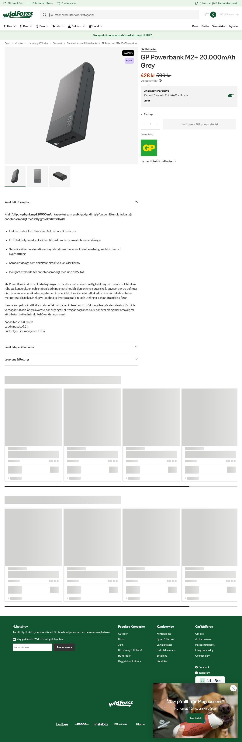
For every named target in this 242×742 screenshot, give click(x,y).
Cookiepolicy (202, 655)
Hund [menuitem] (95, 26)
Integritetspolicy (204, 650)
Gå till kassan (227, 14)
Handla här (196, 718)
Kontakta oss (164, 633)
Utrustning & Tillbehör (38, 43)
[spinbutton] (150, 124)
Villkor (147, 100)
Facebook (204, 667)
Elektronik (57, 43)
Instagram (204, 672)
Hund (121, 639)
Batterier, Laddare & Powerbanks (82, 43)
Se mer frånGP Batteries (156, 161)
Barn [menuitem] (42, 26)
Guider (205, 26)
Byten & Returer (166, 639)
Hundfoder (124, 655)
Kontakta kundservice (228, 3)
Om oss (199, 633)
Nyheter (234, 26)
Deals (195, 26)
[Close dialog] (233, 688)
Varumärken (219, 26)
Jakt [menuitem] (58, 26)
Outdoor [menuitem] (76, 26)
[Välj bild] (15, 176)
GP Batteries (149, 49)
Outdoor (19, 43)
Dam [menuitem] (26, 26)
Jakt (120, 644)
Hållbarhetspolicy (205, 644)
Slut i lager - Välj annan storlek (200, 124)
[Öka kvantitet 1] (157, 124)
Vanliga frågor (164, 644)
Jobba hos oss (203, 639)
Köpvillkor (162, 661)
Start (7, 43)
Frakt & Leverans (166, 650)
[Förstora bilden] (71, 105)
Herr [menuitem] (9, 26)
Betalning (162, 655)
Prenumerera (64, 647)
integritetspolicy (54, 639)
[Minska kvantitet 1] (144, 124)
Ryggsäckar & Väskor (129, 661)
